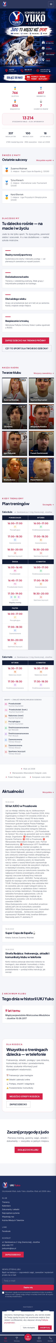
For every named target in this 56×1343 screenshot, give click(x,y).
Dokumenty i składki (10, 1209)
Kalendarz (6, 1206)
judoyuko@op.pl (9, 1248)
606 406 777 (7, 1245)
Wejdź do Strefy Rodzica (24, 1096)
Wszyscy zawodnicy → (44, 373)
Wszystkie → (48, 792)
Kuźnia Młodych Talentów (13, 1220)
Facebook (6, 1231)
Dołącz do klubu (28, 1149)
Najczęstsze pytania (11, 1213)
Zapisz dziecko (18, 1104)
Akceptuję (45, 1328)
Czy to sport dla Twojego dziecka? (26, 348)
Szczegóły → (48, 504)
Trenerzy (6, 1202)
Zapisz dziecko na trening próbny (25, 340)
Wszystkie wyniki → (45, 160)
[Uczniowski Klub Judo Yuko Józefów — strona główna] (4, 4)
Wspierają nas (8, 1217)
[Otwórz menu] (51, 4)
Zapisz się (28, 1287)
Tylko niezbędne (29, 1328)
